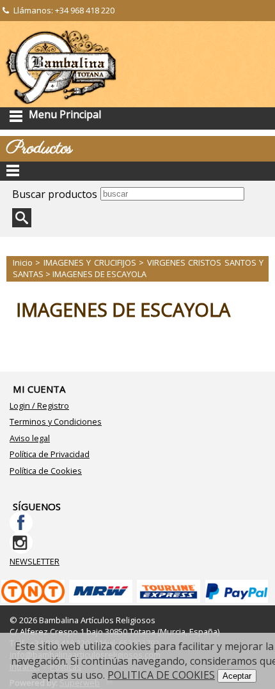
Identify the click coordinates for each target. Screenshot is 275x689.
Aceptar (237, 676)
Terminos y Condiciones (56, 421)
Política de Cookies (46, 470)
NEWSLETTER (34, 561)
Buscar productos (54, 194)
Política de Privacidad (50, 454)
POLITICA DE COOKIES (161, 675)
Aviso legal (30, 438)
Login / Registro (39, 405)
